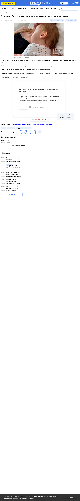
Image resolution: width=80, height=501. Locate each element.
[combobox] (68, 8)
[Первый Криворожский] (40, 3)
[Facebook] (21, 132)
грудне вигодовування (23, 128)
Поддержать (8, 3)
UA (73, 3)
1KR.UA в (58, 20)
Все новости (10, 194)
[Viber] (30, 132)
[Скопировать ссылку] (40, 132)
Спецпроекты (22, 8)
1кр (3, 128)
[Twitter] (35, 132)
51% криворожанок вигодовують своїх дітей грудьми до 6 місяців (31, 124)
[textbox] (68, 8)
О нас (41, 8)
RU (77, 3)
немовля (10, 128)
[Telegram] (26, 132)
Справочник (34, 8)
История (13, 8)
